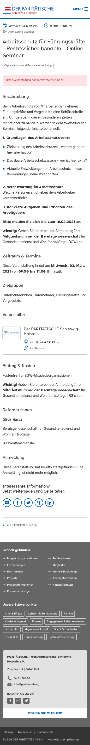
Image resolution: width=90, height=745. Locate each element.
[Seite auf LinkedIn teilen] (49, 502)
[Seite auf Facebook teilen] (17, 502)
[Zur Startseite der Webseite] (28, 9)
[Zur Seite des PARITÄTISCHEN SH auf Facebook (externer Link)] (10, 701)
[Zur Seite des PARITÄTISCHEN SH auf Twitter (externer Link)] (26, 701)
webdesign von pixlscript (63, 739)
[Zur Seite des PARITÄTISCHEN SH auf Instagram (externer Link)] (18, 701)
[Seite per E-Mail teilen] (7, 502)
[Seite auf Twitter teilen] (28, 502)
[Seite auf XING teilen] (39, 502)
